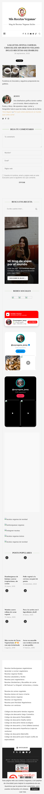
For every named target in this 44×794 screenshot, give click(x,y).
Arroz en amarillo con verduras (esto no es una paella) (31, 642)
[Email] (30, 33)
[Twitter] (25, 33)
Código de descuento (13, 725)
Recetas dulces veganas (14, 697)
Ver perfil (20, 351)
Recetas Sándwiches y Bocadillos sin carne (20, 682)
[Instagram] (28, 33)
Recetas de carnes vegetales (15, 691)
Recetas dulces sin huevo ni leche (17, 694)
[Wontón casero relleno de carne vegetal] (13, 599)
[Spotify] (33, 33)
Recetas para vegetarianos (14, 679)
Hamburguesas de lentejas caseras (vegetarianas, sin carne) (11, 580)
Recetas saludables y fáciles (15, 677)
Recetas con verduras (13, 705)
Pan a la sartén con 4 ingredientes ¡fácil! (30, 611)
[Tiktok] (36, 33)
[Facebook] (23, 33)
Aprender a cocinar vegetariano (16, 671)
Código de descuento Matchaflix (17, 734)
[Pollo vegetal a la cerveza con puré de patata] (31, 565)
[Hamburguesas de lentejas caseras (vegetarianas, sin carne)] (13, 565)
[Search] (39, 33)
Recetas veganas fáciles (13, 674)
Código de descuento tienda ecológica (19, 723)
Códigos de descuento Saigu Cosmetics (19, 714)
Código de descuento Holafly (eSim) (18, 720)
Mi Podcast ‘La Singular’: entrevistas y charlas (21, 685)
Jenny (17, 96)
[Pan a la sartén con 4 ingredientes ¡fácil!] (31, 599)
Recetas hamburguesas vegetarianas (18, 668)
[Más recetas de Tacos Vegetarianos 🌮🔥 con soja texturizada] (13, 629)
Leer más (22, 792)
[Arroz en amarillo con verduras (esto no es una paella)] (31, 629)
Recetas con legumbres (13, 700)
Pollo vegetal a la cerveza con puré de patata (30, 579)
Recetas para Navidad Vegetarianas (18, 702)
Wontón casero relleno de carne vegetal (10, 612)
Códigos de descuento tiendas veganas (19, 711)
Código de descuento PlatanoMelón (18, 717)
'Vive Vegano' (7, 112)
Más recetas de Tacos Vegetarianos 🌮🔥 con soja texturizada (12, 642)
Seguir (20, 396)
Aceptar (35, 789)
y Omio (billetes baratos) (30, 725)
